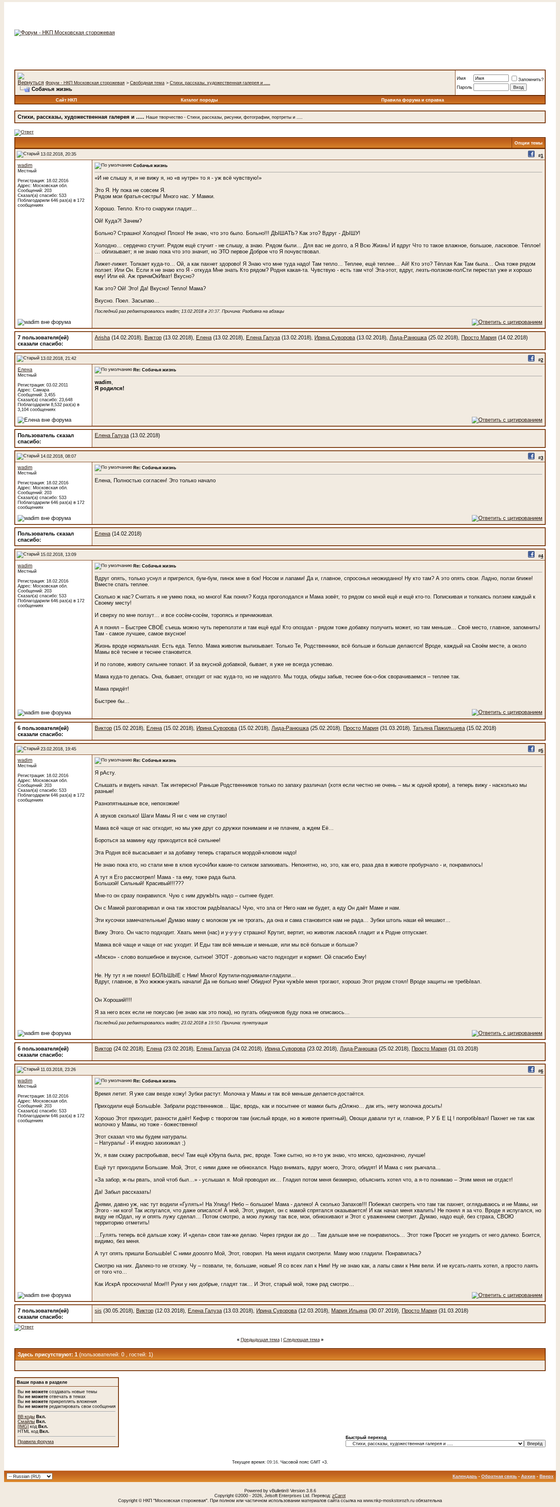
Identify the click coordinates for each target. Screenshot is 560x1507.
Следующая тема (301, 1339)
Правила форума (36, 1441)
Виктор (153, 337)
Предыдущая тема (260, 1339)
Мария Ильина (349, 1311)
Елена (204, 337)
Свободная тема (147, 82)
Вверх (546, 1476)
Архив (528, 1476)
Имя (461, 78)
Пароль (464, 87)
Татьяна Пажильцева (439, 728)
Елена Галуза (263, 337)
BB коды (26, 1416)
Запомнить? (531, 79)
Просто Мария (478, 337)
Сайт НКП (66, 99)
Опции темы (528, 142)
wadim (25, 165)
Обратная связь (499, 1476)
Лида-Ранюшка (408, 337)
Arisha (102, 337)
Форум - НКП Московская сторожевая (85, 82)
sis (98, 1311)
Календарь (465, 1476)
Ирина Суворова (334, 337)
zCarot (339, 1495)
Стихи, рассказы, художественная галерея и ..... (220, 82)
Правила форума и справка (412, 99)
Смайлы (26, 1421)
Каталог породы (199, 99)
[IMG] (23, 1426)
